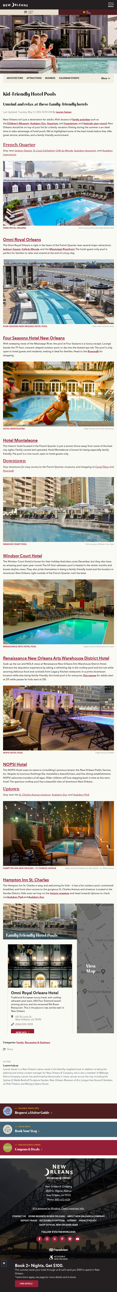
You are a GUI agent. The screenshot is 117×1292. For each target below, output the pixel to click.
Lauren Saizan (63, 112)
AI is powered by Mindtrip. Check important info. (58, 1208)
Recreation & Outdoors (37, 1042)
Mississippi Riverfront (61, 249)
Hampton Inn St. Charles (26, 880)
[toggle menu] (111, 4)
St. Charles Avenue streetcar (35, 794)
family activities (81, 119)
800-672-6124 (62, 1199)
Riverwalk (93, 351)
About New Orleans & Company (86, 1216)
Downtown (14, 461)
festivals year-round (95, 123)
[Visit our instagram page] (47, 1239)
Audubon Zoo (38, 123)
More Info (21, 1032)
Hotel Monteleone (14, 428)
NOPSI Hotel (15, 764)
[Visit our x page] (55, 1239)
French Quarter (19, 145)
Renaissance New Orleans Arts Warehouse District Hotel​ (56, 658)
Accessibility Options (52, 1220)
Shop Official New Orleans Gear (58, 1224)
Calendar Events (69, 78)
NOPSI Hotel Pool (13, 752)
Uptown (11, 789)
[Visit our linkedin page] (70, 1239)
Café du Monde (64, 150)
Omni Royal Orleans (14, 228)
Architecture (15, 78)
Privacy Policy (87, 1220)
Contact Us (19, 1216)
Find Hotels (26, 1283)
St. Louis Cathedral (43, 150)
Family (20, 1042)
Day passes (89, 675)
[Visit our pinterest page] (62, 1239)
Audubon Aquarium (85, 150)
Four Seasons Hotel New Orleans (34, 338)
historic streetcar (59, 893)
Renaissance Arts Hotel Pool (19, 646)
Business (50, 78)
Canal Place (102, 467)
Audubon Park (81, 794)
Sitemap (71, 1220)
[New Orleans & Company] (15, 5)
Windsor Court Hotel (22, 556)
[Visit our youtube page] (77, 1239)
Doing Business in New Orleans (46, 1216)
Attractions (34, 78)
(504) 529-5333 (24, 1024)
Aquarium (52, 123)
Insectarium (70, 123)
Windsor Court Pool (15, 544)
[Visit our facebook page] (39, 1239)
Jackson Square (23, 150)
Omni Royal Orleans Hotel (34, 993)
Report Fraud (29, 1220)
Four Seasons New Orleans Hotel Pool (25, 326)
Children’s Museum (18, 123)
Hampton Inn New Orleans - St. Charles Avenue (29, 868)
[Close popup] (4, 1263)
